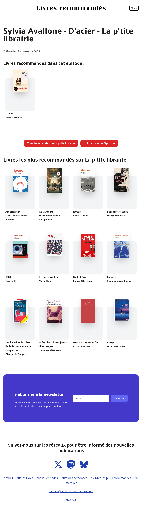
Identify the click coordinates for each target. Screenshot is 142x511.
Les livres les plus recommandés (110, 478)
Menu (134, 8)
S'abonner (119, 398)
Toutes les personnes (73, 478)
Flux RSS (71, 499)
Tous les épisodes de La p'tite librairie (51, 143)
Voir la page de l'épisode (99, 143)
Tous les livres (24, 478)
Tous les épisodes (46, 478)
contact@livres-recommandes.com (71, 491)
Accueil (8, 16)
